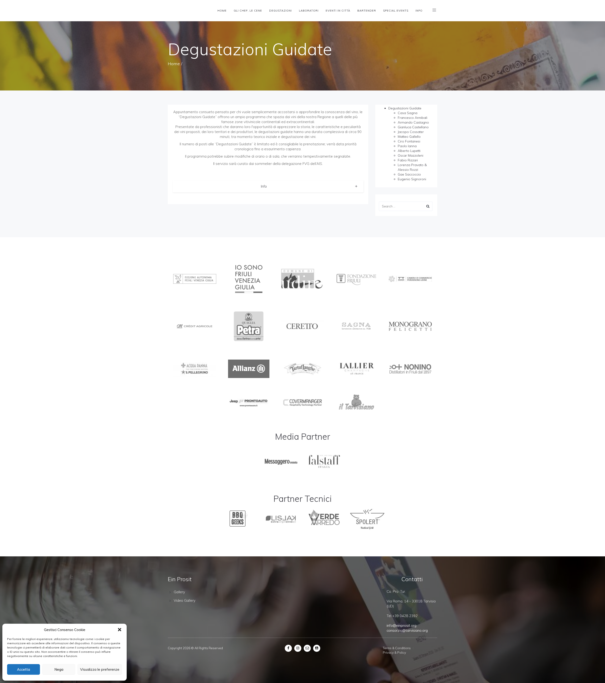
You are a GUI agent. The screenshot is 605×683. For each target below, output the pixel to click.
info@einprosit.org (401, 625)
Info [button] (264, 186)
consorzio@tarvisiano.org (407, 630)
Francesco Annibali (412, 118)
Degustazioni (280, 10)
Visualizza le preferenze (99, 669)
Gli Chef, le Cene (248, 10)
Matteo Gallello (409, 136)
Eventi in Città (338, 10)
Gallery (179, 592)
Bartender (366, 10)
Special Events (395, 10)
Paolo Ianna (407, 146)
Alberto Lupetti (409, 151)
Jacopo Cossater (411, 132)
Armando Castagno (413, 122)
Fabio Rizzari (408, 160)
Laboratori (309, 10)
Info (419, 10)
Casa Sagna (407, 113)
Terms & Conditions (397, 648)
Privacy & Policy (394, 652)
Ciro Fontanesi (409, 141)
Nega (58, 669)
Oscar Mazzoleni (410, 155)
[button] (119, 629)
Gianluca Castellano (413, 127)
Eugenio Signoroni (412, 179)
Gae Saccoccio (409, 174)
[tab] (268, 186)
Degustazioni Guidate (404, 108)
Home (222, 10)
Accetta (23, 669)
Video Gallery (184, 600)
